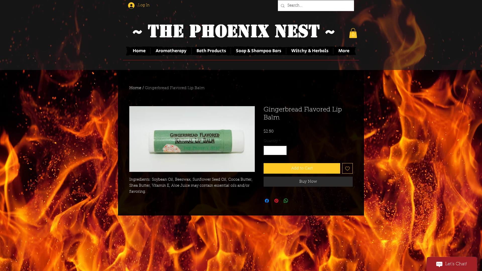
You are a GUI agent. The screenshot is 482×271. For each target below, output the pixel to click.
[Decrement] (267, 150)
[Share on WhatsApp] (286, 201)
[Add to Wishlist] (347, 168)
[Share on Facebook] (267, 201)
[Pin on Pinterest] (276, 201)
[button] (353, 33)
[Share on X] (295, 201)
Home (135, 88)
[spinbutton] (275, 150)
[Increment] (283, 150)
